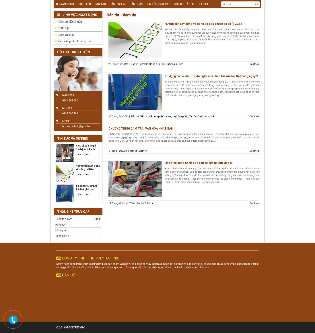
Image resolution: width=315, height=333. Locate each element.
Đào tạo (100, 4)
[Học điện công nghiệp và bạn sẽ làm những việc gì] (135, 179)
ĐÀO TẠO (64, 28)
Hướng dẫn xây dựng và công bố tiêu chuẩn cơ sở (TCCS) (203, 24)
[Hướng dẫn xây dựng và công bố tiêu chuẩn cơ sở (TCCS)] (135, 40)
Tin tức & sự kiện (158, 4)
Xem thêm (84, 154)
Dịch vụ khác (66, 34)
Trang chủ (66, 4)
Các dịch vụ (118, 4)
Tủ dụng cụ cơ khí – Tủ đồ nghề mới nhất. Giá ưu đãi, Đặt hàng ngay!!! (211, 76)
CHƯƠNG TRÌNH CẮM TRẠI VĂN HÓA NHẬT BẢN (140, 128)
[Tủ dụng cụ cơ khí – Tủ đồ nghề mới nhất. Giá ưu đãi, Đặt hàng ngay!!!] (135, 92)
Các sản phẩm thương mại (163, 116)
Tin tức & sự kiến (174, 64)
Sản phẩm (136, 4)
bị (257, 263)
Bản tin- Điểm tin (139, 64)
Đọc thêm (255, 64)
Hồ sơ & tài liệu (184, 4)
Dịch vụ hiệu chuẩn (70, 21)
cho (134, 263)
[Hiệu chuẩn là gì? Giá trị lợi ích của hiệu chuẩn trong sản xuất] (65, 153)
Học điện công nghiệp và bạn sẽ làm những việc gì (198, 163)
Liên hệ (204, 4)
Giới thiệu (84, 4)
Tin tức (193, 116)
